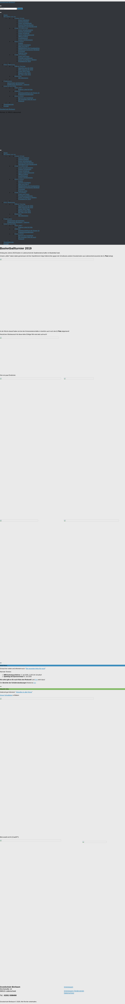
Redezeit (21, 101)
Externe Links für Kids (25, 89)
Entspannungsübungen (25, 94)
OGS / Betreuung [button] (9, 64)
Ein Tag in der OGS (24, 74)
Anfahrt (20, 43)
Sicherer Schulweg (24, 45)
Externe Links (22, 53)
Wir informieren (23, 78)
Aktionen (17, 91)
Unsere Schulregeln (24, 31)
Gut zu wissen (19, 41)
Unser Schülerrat (23, 33)
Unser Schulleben (20, 55)
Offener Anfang (23, 36)
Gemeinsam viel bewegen (15, 83)
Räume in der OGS (24, 73)
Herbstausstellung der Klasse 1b (28, 93)
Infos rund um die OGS (25, 69)
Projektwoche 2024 (24, 61)
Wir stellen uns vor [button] (10, 16)
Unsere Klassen (23, 21)
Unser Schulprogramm (25, 30)
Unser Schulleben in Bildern (27, 60)
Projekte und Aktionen (25, 58)
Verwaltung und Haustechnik (27, 26)
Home (6, 15)
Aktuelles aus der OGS (25, 68)
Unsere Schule (19, 18)
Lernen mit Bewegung (25, 40)
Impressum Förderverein (74, 991)
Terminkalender (9, 104)
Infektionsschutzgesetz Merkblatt (28, 50)
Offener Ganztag (20, 66)
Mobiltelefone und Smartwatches (29, 48)
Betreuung (18, 76)
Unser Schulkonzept (21, 28)
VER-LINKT (18, 88)
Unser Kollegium (23, 20)
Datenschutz (69, 993)
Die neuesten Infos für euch (27, 99)
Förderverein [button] (8, 81)
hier (36, 679)
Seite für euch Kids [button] (10, 86)
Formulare (21, 51)
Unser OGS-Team (24, 71)
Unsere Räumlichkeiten (26, 25)
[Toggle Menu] (0, 12)
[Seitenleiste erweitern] (0, 686)
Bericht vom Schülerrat (25, 98)
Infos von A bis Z (23, 46)
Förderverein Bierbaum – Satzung (18, 84)
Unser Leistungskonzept (26, 35)
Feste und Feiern (23, 56)
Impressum (68, 987)
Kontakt (6, 106)
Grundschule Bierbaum (7, 2)
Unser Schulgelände (25, 23)
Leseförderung (23, 38)
